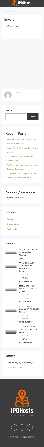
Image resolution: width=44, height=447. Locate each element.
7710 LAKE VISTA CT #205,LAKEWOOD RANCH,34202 (26, 266)
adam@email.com (15, 367)
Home (6, 11)
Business (10, 219)
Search (9, 110)
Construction (13, 224)
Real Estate (12, 229)
